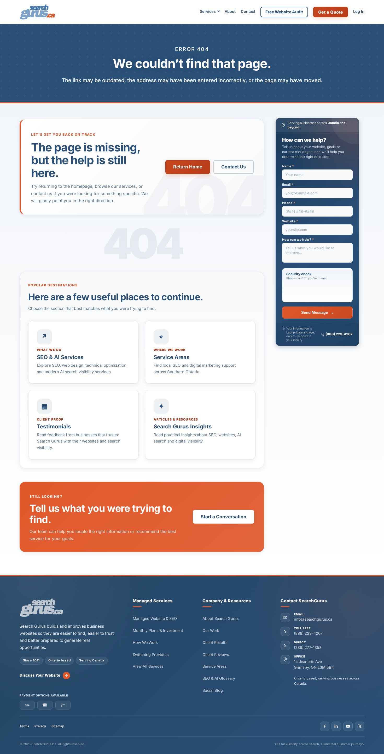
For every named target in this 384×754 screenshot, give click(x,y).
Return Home (187, 166)
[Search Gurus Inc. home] (41, 607)
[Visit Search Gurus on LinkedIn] (336, 726)
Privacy (40, 726)
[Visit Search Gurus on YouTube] (348, 726)
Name (288, 166)
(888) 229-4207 (339, 334)
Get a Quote (330, 12)
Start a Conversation (223, 516)
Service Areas (214, 666)
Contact (248, 11)
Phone (288, 203)
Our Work (210, 630)
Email (287, 184)
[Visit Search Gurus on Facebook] (324, 726)
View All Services (148, 666)
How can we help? (298, 239)
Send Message (317, 312)
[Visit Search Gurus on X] (359, 726)
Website (290, 221)
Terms (24, 726)
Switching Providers (151, 654)
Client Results (215, 642)
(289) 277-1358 (308, 647)
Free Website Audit (284, 11)
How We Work (145, 642)
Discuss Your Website (44, 675)
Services (208, 11)
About (230, 11)
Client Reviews (215, 654)
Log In (358, 11)
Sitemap (57, 726)
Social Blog (212, 690)
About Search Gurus (220, 618)
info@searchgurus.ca (313, 619)
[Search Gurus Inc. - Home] (37, 12)
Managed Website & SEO (155, 618)
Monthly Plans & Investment (158, 630)
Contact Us (233, 166)
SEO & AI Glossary (218, 678)
